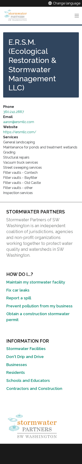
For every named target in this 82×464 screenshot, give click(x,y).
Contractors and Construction (34, 388)
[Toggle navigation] (76, 16)
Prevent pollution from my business (39, 306)
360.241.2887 (13, 112)
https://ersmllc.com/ (19, 132)
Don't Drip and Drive (25, 356)
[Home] (16, 14)
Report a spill (18, 298)
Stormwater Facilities (26, 348)
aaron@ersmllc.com (18, 122)
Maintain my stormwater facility (35, 282)
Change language (64, 3)
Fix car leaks (17, 290)
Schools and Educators (28, 380)
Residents (15, 372)
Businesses (16, 364)
